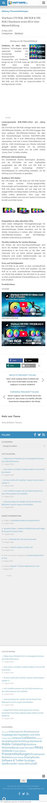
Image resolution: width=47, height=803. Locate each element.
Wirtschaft (31, 763)
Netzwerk (29, 747)
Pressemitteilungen (19, 11)
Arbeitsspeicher (16, 731)
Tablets (21, 764)
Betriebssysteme (31, 731)
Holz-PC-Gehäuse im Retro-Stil (21, 547)
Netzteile (20, 747)
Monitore (31, 744)
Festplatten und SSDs (28, 734)
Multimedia (8, 747)
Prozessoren (38, 754)
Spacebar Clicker (10, 528)
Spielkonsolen (9, 763)
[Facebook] (35, 435)
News (39, 747)
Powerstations (19, 751)
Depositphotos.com (36, 789)
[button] (16, 360)
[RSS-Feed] (43, 435)
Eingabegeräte (9, 734)
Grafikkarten (28, 737)
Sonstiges (29, 760)
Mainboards (36, 741)
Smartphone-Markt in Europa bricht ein (25, 520)
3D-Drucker (5, 732)
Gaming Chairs (6, 738)
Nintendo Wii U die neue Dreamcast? (23, 539)
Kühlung (5, 11)
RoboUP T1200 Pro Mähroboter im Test (24, 566)
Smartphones (31, 757)
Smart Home (17, 757)
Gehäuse (16, 737)
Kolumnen (39, 738)
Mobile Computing (14, 744)
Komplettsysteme (11, 741)
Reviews (6, 757)
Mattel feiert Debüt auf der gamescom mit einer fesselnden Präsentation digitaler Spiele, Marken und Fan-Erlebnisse (23, 713)
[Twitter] (39, 435)
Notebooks (7, 750)
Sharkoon (19, 33)
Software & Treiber (13, 760)
